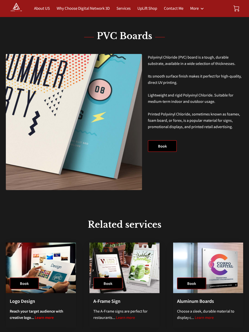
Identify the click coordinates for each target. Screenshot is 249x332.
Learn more (44, 317)
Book (162, 146)
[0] (236, 8)
